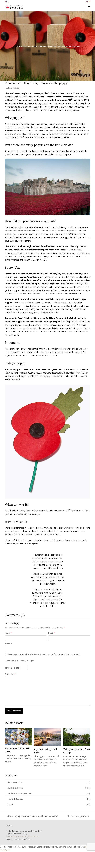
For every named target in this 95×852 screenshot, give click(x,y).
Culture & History (13, 88)
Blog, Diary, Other (15, 782)
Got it (7, 850)
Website (8, 644)
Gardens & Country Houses (20, 793)
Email (51, 633)
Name (8, 633)
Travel (10, 804)
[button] (89, 7)
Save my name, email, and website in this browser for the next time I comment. (44, 654)
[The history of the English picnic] (18, 736)
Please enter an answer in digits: (19, 660)
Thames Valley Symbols (78, 816)
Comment (10, 674)
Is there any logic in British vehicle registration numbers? (31, 816)
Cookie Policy (11, 836)
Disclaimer (22, 836)
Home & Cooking (15, 799)
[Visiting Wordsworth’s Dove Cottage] (76, 737)
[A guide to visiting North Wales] (47, 737)
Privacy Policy (33, 836)
